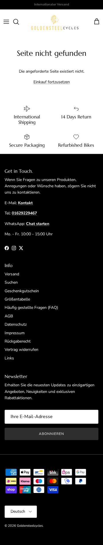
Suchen (11, 282)
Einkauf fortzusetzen (51, 82)
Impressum (15, 333)
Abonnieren (51, 433)
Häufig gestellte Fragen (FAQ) (31, 307)
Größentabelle (17, 299)
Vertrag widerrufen (21, 349)
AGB (9, 316)
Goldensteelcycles (30, 526)
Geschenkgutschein (22, 291)
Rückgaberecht (18, 341)
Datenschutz (16, 324)
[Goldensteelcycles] (55, 21)
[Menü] (6, 21)
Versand (12, 274)
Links (9, 358)
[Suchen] (19, 21)
